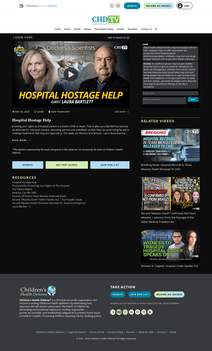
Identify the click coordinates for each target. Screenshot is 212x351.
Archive (120, 29)
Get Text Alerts (67, 165)
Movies (87, 29)
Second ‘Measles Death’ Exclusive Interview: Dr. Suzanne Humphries (49, 203)
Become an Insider (169, 294)
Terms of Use (97, 332)
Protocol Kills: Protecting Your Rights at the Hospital (40, 185)
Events (77, 29)
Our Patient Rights (22, 189)
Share (40, 111)
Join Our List (110, 165)
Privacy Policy (115, 332)
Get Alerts (132, 29)
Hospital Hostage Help (24, 182)
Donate (28, 165)
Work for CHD (146, 332)
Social (173, 332)
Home (58, 29)
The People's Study (104, 29)
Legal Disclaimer (77, 332)
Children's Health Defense (50, 332)
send (193, 99)
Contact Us (146, 29)
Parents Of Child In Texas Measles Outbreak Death (39, 196)
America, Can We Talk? (24, 192)
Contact (161, 332)
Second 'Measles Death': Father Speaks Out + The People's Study (47, 199)
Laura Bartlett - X (21, 206)
